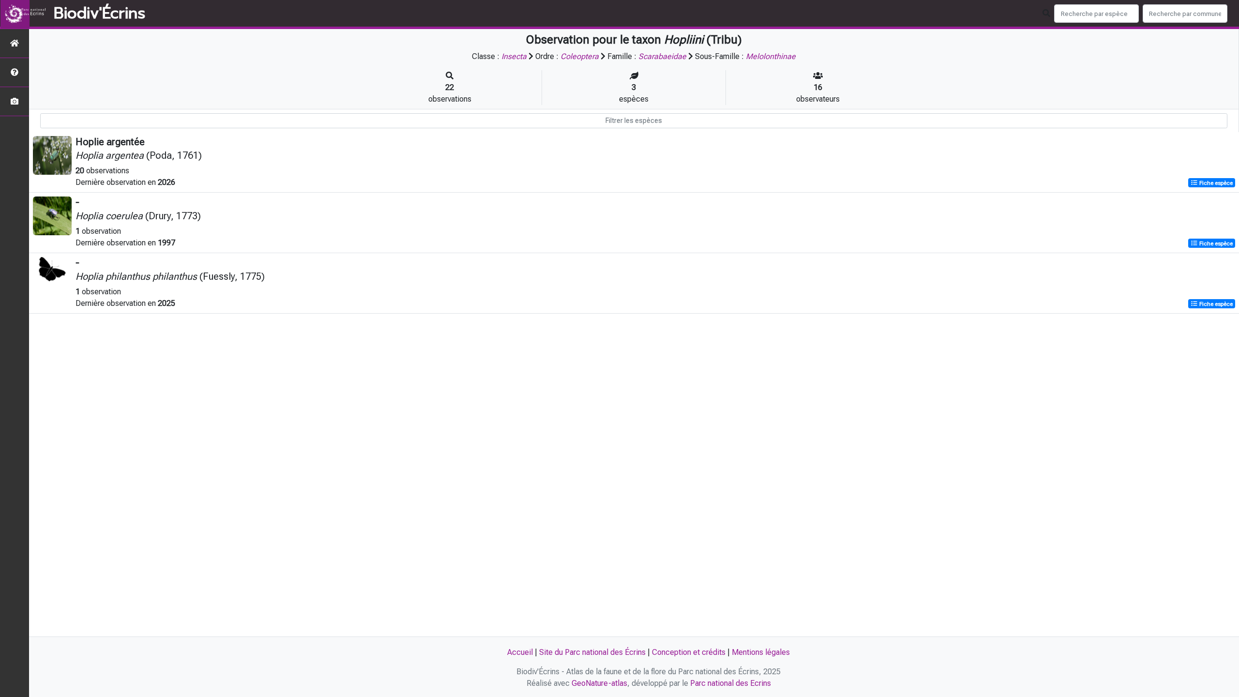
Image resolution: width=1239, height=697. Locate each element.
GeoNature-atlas (599, 683)
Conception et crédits (688, 652)
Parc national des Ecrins (730, 683)
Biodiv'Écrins (99, 13)
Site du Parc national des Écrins (592, 652)
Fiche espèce (1215, 183)
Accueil (520, 652)
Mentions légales (761, 652)
